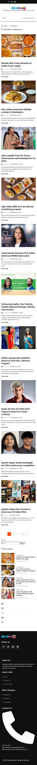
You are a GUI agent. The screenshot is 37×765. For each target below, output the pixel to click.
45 (22, 534)
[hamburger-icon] (4, 17)
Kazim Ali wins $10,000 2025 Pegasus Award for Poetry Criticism (15, 412)
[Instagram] (2, 623)
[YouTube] (2, 618)
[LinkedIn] (2, 609)
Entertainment (15, 405)
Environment (15, 352)
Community (13, 26)
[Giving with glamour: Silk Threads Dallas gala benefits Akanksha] (7, 594)
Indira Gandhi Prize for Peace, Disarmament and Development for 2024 (18, 158)
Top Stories (19, 60)
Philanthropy (15, 456)
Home (5, 26)
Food (12, 60)
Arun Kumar (6, 69)
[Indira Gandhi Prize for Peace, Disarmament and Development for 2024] (7, 582)
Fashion (23, 352)
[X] (2, 613)
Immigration (14, 298)
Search (3, 540)
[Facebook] (8, 1)
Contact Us (7, 680)
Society (13, 152)
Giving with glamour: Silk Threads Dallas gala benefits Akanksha (24, 593)
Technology (7, 702)
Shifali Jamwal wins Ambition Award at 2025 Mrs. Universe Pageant (15, 361)
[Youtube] (14, 1)
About (5, 677)
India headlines (20, 106)
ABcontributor (6, 164)
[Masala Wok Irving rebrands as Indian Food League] (7, 558)
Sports (13, 250)
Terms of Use (8, 684)
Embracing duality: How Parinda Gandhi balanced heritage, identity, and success (18, 307)
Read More (4, 76)
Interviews (23, 298)
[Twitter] (11, 1)
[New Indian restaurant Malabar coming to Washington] (7, 570)
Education (20, 590)
